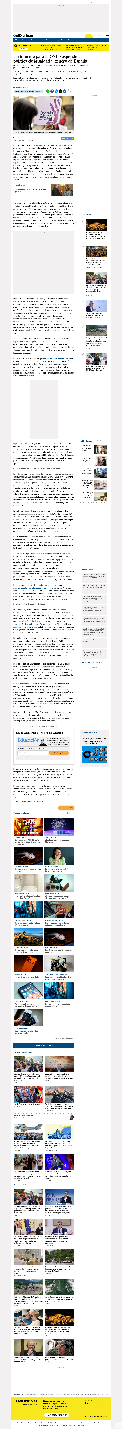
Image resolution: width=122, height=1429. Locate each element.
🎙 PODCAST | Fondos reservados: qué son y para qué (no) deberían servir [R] (94, 586)
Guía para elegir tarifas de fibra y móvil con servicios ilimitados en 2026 (87, 447)
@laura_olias (19, 1117)
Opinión (41, 40)
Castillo (56, 1394)
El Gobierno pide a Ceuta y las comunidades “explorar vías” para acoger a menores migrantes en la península (27, 1270)
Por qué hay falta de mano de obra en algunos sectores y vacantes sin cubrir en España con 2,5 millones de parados (58, 1144)
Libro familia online (82, 1394)
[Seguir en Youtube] (98, 1416)
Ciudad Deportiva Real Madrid (81, 2)
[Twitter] (60, 91)
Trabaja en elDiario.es (40, 1423)
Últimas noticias (87, 569)
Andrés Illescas (49, 1110)
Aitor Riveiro (48, 1215)
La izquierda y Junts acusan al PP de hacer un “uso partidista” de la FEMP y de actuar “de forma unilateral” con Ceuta (28, 1240)
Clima (54, 40)
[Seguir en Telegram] (93, 1416)
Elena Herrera (49, 1245)
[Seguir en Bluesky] (85, 1416)
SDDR (60, 1394)
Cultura (48, 40)
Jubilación (94, 2)
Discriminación (38, 801)
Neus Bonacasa (90, 267)
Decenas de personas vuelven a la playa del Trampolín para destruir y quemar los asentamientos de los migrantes (28, 1077)
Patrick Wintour (49, 1080)
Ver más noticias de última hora (92, 662)
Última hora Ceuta (32, 2)
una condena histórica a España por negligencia (44, 559)
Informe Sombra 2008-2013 (25, 301)
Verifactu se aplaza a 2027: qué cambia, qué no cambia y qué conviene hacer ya (87, 484)
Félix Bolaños (67, 2)
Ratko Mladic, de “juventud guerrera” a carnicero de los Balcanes (59, 1358)
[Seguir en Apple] (87, 1403)
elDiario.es (17, 1082)
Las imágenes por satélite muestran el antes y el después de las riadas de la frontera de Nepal (59, 1299)
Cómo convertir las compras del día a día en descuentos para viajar (87, 494)
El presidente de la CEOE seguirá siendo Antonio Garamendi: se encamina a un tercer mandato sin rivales (58, 1175)
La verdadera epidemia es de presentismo (91, 640)
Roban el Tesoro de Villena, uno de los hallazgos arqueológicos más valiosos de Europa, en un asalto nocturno (58, 1330)
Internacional (25, 40)
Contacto (52, 1425)
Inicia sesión (98, 36)
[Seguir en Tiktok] (101, 1416)
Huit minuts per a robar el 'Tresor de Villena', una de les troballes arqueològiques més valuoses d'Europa (94, 619)
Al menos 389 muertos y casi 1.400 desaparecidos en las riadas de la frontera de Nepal (58, 1269)
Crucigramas (36, 1394)
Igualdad (60, 40)
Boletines (64, 1425)
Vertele (77, 40)
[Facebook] (52, 91)
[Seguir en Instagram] (95, 1416)
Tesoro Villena (61, 2)
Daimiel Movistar (99, 2)
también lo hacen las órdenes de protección (37, 588)
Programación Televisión (92, 1394)
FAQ (95, 1423)
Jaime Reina (99, 267)
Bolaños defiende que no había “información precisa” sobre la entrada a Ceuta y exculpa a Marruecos (57, 1240)
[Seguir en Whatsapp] (104, 1416)
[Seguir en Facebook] (90, 1416)
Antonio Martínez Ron (20, 1336)
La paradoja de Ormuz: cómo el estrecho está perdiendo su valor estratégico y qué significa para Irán (59, 1076)
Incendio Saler (46, 2)
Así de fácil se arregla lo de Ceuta (27, 1104)
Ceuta (26, 2)
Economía (34, 40)
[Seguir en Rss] (106, 1416)
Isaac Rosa (17, 1106)
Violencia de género (26, 801)
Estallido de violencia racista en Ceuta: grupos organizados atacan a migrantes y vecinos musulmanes (59, 1106)
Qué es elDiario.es (21, 1423)
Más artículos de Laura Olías (24, 1115)
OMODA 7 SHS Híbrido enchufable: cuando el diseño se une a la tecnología (87, 471)
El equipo (30, 1423)
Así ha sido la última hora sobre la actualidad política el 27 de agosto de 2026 (96, 315)
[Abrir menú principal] (107, 35)
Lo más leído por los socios (23, 1052)
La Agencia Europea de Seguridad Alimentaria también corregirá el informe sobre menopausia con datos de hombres (27, 1330)
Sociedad (16, 801)
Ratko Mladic (107, 2)
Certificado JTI (72, 1425)
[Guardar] (69, 91)
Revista (58, 1425)
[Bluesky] (56, 91)
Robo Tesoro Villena (28, 1394)
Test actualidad (101, 1394)
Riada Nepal (39, 2)
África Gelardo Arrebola (20, 1275)
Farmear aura (51, 1394)
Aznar (72, 2)
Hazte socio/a (89, 36)
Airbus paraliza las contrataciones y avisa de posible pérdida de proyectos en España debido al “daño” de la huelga (28, 1144)
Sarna (89, 2)
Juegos (83, 40)
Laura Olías (17, 138)
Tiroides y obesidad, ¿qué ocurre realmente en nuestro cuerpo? (87, 459)
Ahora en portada (20, 1185)
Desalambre (69, 40)
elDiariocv (47, 1336)
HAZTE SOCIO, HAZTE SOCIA (56, 1415)
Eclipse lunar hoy (53, 2)
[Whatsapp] (48, 91)
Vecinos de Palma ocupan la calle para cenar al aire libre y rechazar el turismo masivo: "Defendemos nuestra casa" (96, 262)
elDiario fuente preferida (72, 1394)
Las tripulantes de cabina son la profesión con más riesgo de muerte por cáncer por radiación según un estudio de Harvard (28, 1175)
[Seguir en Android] (85, 1403)
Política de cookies (43, 1425)
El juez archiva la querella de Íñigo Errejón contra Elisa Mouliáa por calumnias (95, 368)
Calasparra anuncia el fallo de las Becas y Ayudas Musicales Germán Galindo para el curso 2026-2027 (94, 576)
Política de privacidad (86, 1423)
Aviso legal (76, 1423)
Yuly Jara (54, 1150)
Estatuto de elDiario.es (89, 732)
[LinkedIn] (64, 91)
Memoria (64, 1394)
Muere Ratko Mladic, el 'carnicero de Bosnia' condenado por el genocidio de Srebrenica (28, 1359)
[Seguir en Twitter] (88, 1416)
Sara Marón (17, 1245)
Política (17, 40)
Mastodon (81, 1425)
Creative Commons (66, 1423)
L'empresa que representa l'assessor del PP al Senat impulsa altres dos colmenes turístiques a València (93, 608)
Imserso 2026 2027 (43, 1394)
